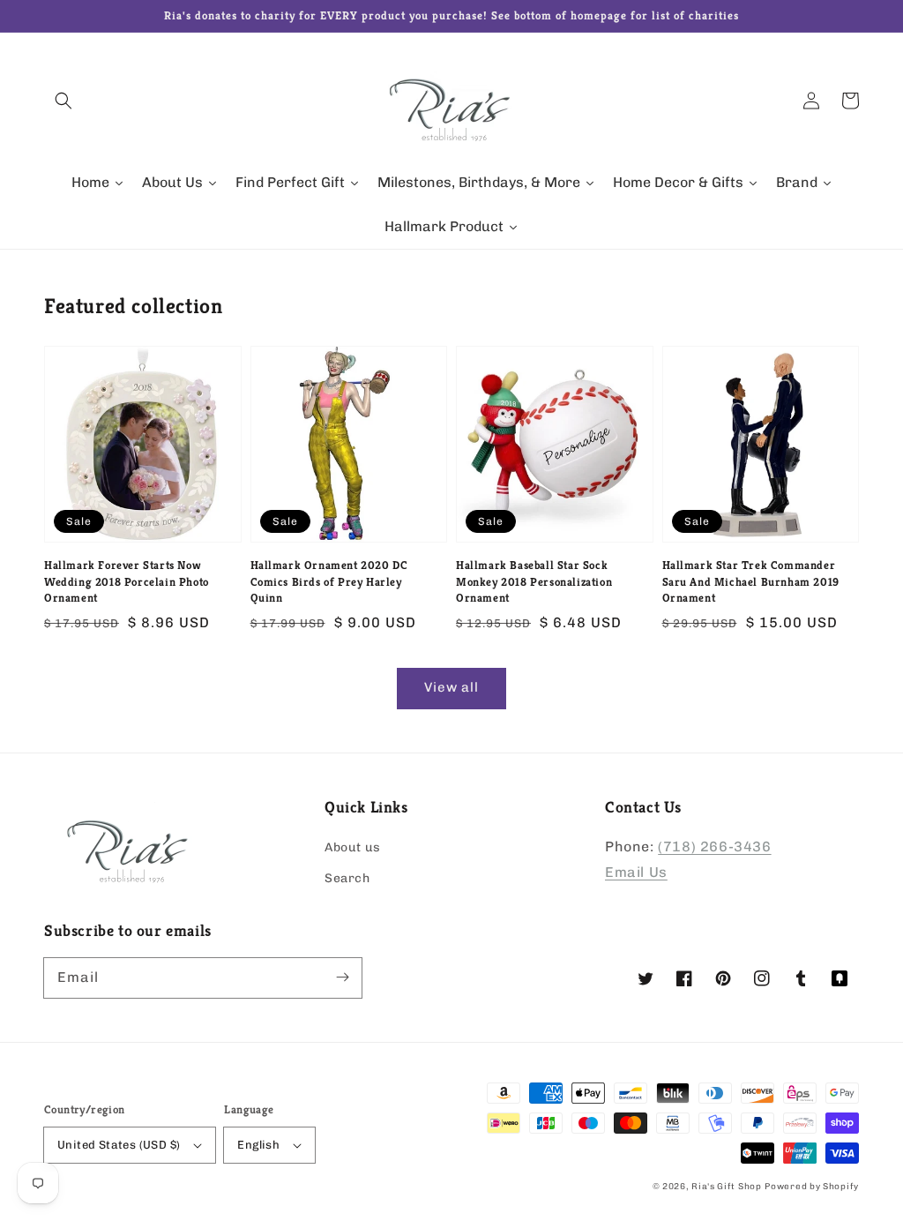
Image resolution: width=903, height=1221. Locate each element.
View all (451, 687)
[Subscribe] (342, 977)
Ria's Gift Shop (726, 1186)
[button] (63, 100)
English (258, 1144)
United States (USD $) (118, 1144)
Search (347, 878)
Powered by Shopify (812, 1186)
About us (353, 847)
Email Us (636, 872)
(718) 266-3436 (714, 846)
